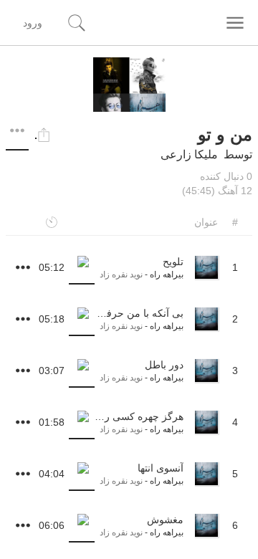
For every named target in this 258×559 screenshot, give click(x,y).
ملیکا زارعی (189, 154)
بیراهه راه (166, 274)
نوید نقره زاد (121, 274)
